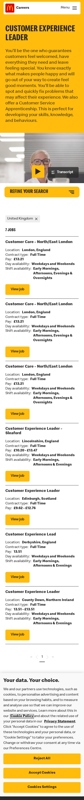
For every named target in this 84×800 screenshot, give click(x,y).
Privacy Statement (59, 722)
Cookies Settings (42, 787)
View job (17, 289)
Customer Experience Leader (32, 491)
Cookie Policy (22, 716)
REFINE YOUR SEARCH (29, 192)
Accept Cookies (42, 773)
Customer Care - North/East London (39, 242)
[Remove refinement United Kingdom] (36, 218)
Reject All (42, 758)
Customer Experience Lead (30, 535)
